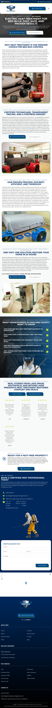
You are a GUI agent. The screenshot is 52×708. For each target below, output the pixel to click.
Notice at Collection (34, 706)
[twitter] (24, 620)
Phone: (28, 551)
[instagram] (26, 620)
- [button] (2, 576)
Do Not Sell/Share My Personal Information (19, 706)
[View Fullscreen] (2, 579)
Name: (5, 546)
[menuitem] (13, 630)
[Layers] (50, 574)
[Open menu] (48, 8)
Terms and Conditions (43, 706)
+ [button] (2, 574)
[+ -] (26, 584)
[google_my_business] (30, 620)
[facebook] (22, 620)
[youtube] (28, 620)
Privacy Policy (7, 706)
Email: (5, 551)
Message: (5, 556)
